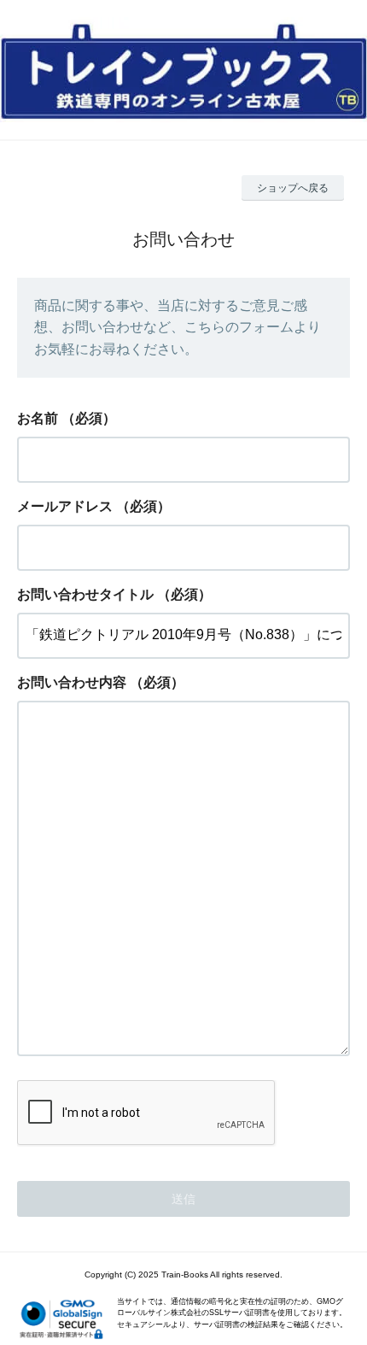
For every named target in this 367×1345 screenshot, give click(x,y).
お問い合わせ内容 (71, 682)
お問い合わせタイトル (85, 594)
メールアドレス (65, 506)
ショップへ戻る (293, 188)
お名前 (37, 418)
